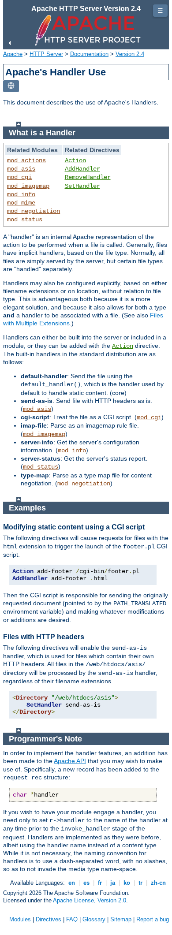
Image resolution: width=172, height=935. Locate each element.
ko (127, 882)
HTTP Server (46, 54)
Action (75, 160)
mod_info (21, 194)
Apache (12, 54)
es (86, 882)
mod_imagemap (28, 186)
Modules (20, 919)
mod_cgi (19, 177)
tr (140, 882)
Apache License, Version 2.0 (89, 900)
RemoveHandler (88, 177)
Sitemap (120, 919)
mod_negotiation (33, 211)
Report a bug (152, 919)
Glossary (93, 919)
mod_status (24, 219)
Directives (48, 919)
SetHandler (82, 186)
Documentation (89, 54)
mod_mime (21, 202)
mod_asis (21, 168)
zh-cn (158, 882)
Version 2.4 (130, 54)
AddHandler (82, 168)
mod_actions (26, 160)
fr (100, 882)
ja (112, 882)
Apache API (70, 760)
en (72, 882)
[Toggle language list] (11, 86)
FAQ (72, 919)
